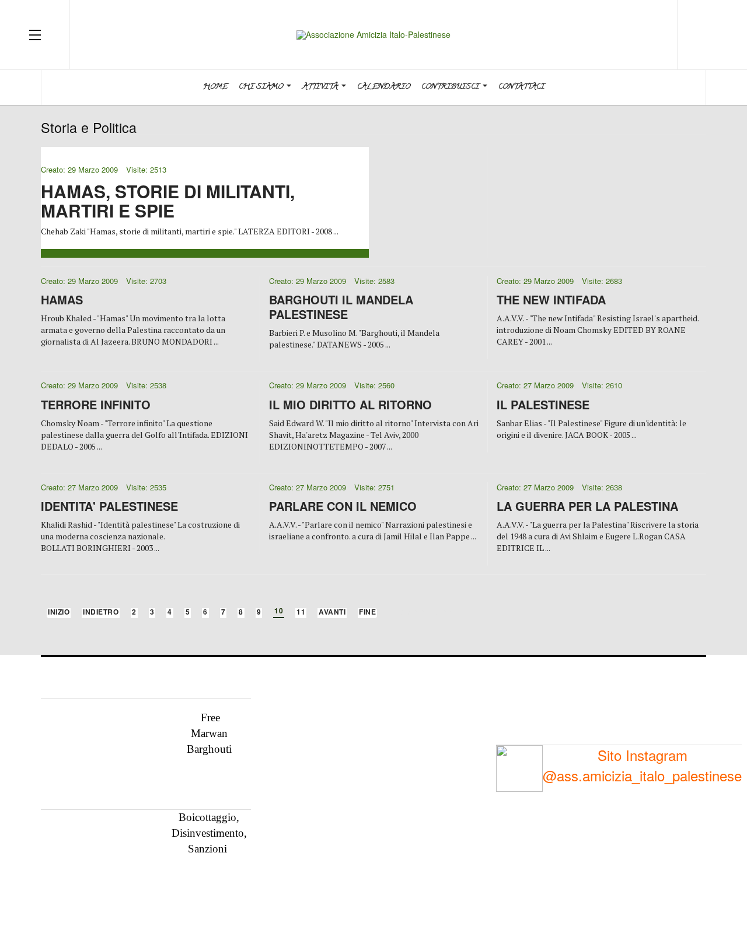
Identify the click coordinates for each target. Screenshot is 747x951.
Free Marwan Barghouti (209, 733)
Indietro (100, 612)
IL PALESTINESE (543, 404)
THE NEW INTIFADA (551, 299)
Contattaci (521, 87)
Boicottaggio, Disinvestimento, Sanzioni (209, 832)
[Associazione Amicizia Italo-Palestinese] (373, 35)
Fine (367, 612)
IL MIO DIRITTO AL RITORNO (350, 404)
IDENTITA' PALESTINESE (109, 505)
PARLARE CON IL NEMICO (343, 505)
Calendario (383, 87)
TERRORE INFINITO (96, 404)
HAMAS (62, 299)
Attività (321, 87)
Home (215, 87)
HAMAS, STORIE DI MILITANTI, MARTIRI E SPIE (168, 200)
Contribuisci (451, 87)
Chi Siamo (262, 87)
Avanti (332, 612)
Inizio (58, 612)
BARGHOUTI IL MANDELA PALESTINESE (341, 306)
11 (300, 612)
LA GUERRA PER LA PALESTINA (587, 505)
